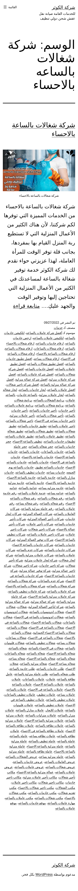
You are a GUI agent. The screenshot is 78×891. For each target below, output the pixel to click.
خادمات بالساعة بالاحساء (37, 457)
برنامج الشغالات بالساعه (49, 400)
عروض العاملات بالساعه (59, 761)
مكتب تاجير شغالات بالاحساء (36, 787)
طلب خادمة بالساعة (22, 668)
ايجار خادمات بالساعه (32, 389)
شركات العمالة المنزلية (37, 513)
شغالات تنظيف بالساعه (40, 642)
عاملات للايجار (55, 710)
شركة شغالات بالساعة (22, 581)
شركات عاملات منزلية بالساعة (34, 555)
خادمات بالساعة (29, 451)
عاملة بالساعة (19, 736)
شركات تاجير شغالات (41, 529)
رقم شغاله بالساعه (52, 503)
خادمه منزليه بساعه (51, 488)
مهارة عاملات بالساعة (61, 803)
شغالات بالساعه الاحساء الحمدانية (54, 632)
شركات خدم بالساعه (30, 550)
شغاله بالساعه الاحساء (41, 658)
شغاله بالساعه (66, 658)
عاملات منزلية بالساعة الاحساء (44, 720)
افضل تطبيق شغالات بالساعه (45, 363)
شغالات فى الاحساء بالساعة (46, 648)
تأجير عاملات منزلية (22, 415)
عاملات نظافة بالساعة (50, 725)
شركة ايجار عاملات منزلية (41, 560)
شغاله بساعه (17, 658)
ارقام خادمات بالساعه (50, 343)
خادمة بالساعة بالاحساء (60, 482)
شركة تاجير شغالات (25, 565)
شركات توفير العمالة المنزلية (35, 539)
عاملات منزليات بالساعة (41, 715)
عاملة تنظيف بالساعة (42, 741)
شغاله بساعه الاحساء (62, 663)
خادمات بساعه (56, 472)
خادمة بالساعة (46, 477)
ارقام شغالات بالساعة (18, 348)
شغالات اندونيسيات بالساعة (47, 612)
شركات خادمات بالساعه (60, 550)
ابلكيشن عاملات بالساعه (48, 338)
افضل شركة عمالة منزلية (31, 379)
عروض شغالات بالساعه (60, 767)
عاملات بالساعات (33, 679)
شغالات (22, 606)
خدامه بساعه (55, 493)
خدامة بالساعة (28, 488)
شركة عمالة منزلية (43, 601)
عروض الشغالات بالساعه (21, 756)
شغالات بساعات (16, 637)
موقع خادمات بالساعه (32, 803)
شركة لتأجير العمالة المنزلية (46, 606)
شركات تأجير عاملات (40, 524)
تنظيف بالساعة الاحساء (27, 441)
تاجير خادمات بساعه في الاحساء (55, 420)
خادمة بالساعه (35, 482)
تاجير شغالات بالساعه (19, 420)
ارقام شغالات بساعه (46, 358)
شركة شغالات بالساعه (61, 586)
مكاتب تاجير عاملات (24, 782)
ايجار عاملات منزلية (51, 394)
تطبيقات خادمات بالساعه (59, 441)
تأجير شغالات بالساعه (50, 415)
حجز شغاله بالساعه (41, 446)
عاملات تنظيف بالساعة (60, 699)
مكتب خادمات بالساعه (42, 792)
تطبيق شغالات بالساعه (39, 431)
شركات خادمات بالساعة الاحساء (32, 544)
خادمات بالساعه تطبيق (49, 467)
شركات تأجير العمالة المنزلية (46, 519)
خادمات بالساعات (52, 451)
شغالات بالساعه (17, 627)
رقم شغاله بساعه (27, 503)
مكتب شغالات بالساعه (49, 798)
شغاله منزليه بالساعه (33, 663)
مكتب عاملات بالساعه (19, 798)
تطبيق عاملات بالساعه (19, 436)
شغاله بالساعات (15, 653)
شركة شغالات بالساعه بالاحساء (25, 586)
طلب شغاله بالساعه (62, 674)
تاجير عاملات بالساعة (61, 426)
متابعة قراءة (26, 306)
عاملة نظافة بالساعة (39, 751)
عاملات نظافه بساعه (42, 736)
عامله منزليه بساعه (51, 756)
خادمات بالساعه (38, 462)
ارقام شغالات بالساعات (49, 348)
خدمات (58, 327)
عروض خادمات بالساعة (28, 761)
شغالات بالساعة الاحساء (46, 622)
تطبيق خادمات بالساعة (32, 426)
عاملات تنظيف (46, 694)
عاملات (50, 679)
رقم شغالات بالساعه (51, 498)
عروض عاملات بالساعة (29, 767)
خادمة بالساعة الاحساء (21, 477)
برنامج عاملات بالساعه (19, 405)
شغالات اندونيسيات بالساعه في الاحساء (39, 617)
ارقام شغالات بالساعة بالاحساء (56, 353)
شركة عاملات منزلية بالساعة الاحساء (51, 596)
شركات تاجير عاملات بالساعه (45, 534)
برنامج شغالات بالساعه (49, 405)
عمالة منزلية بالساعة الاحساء (35, 772)
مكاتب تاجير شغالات (51, 782)
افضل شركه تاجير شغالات (22, 384)
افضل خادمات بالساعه (39, 369)
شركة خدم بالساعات (51, 581)
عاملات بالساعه (17, 689)
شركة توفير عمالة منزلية (35, 570)
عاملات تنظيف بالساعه (49, 705)
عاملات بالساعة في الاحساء (45, 689)
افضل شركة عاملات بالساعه (35, 374)
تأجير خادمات (66, 410)
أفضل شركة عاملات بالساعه (44, 333)
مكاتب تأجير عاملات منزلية (40, 777)
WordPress (44, 874)
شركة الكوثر (63, 7)
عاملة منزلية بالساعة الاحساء (45, 746)
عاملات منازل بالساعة (30, 710)
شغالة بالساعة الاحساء (61, 653)
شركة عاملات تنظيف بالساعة (26, 591)
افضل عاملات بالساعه (61, 389)
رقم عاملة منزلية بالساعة (37, 508)
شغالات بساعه (66, 642)
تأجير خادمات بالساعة (43, 410)
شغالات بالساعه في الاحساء (45, 637)
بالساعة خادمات (27, 394)
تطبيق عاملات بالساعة (49, 436)
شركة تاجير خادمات (51, 565)
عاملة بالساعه (66, 741)
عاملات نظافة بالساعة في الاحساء (42, 730)
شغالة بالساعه (36, 653)
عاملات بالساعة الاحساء (49, 684)
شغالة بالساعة (18, 648)
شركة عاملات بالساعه (61, 591)
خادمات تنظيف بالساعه (30, 472)
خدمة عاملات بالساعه (32, 493)
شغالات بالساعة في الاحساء (46, 627)
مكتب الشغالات (65, 787)
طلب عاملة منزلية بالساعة (31, 674)
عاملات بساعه (66, 694)
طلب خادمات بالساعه (50, 668)
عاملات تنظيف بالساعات (19, 694)
